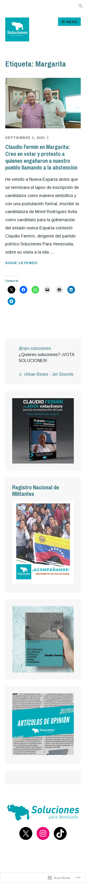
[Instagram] (43, 833)
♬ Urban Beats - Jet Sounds (46, 374)
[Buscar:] (80, 5)
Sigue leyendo (21, 263)
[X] (25, 833)
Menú (71, 22)
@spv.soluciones (35, 348)
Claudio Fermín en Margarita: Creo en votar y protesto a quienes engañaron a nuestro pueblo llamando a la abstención (41, 157)
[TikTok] (60, 833)
